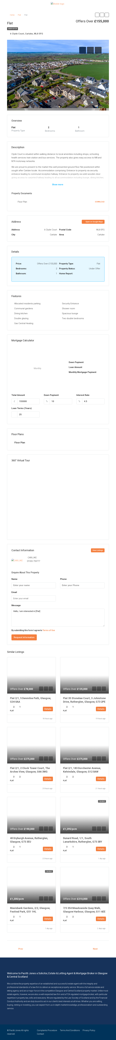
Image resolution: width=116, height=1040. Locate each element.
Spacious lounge (70, 313)
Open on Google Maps (94, 222)
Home (12, 15)
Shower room (68, 308)
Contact (40, 1034)
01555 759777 (33, 561)
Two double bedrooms (73, 318)
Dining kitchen (21, 313)
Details (47, 709)
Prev (20, 949)
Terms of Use (49, 630)
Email (14, 592)
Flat (19, 15)
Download (100, 202)
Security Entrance (70, 303)
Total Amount (18, 395)
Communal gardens (23, 308)
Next (95, 949)
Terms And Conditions (70, 1030)
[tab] (82, 50)
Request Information (24, 637)
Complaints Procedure (47, 1030)
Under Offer (12, 28)
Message (16, 605)
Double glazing (21, 318)
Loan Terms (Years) (21, 408)
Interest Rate (82, 395)
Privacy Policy (89, 1030)
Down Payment (51, 395)
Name (14, 579)
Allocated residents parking (27, 303)
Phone (63, 579)
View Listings (98, 550)
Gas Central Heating (23, 323)
